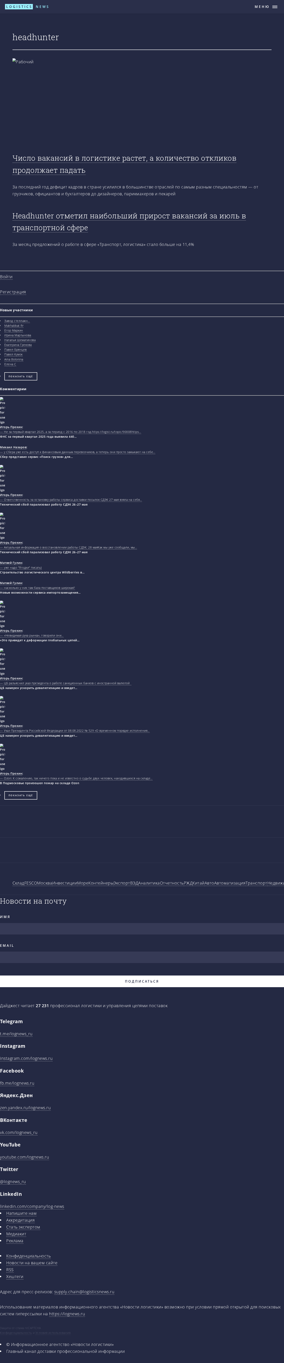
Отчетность (172, 883)
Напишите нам (21, 1213)
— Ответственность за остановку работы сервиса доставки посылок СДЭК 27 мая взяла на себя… (71, 500)
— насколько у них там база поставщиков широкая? (37, 588)
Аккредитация (20, 1220)
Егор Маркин (13, 330)
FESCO (30, 883)
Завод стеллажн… (17, 321)
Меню (262, 6)
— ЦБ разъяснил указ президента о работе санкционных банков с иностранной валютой (65, 683)
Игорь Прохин (11, 427)
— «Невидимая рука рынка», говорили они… (32, 635)
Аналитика (149, 883)
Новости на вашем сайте (31, 1263)
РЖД (188, 883)
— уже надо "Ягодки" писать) (21, 567)
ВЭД (134, 883)
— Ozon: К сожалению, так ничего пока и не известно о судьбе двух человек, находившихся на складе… (76, 778)
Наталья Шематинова (20, 340)
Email (7, 945)
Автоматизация (230, 883)
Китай (199, 883)
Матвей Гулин (11, 563)
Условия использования (53, 1333)
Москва (44, 883)
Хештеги (14, 1276)
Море (82, 883)
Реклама (14, 1240)
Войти (6, 276)
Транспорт (256, 883)
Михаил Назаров (13, 447)
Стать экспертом (23, 1227)
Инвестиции (64, 883)
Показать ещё (21, 376)
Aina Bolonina (13, 359)
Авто (209, 883)
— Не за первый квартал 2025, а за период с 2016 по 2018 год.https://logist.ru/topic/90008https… (70, 432)
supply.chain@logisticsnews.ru (84, 1291)
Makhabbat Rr (13, 326)
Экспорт (122, 883)
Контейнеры (101, 883)
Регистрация (13, 292)
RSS (10, 1269)
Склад (18, 883)
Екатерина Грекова (18, 345)
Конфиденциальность (28, 1256)
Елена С (10, 364)
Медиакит (16, 1234)
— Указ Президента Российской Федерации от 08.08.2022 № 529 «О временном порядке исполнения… (75, 731)
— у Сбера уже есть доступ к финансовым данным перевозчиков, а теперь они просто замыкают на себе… (77, 452)
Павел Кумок (13, 354)
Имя (5, 916)
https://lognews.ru (67, 1314)
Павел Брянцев (15, 349)
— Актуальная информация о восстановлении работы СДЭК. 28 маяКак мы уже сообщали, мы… (68, 547)
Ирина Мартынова (17, 335)
